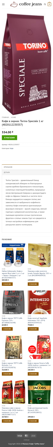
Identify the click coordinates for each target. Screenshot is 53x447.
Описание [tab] (8, 167)
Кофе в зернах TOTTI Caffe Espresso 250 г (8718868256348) (12, 320)
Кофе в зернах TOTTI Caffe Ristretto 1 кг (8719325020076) (12, 365)
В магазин (9, 137)
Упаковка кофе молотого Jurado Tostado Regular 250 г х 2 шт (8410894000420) (39, 273)
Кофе (13, 117)
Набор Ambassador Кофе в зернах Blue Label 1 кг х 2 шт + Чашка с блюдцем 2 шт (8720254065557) (13, 274)
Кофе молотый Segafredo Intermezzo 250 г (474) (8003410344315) (37, 320)
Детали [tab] (7, 172)
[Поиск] (45, 4)
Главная (5, 117)
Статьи (26, 440)
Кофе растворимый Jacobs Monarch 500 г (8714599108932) (38, 410)
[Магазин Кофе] (26, 4)
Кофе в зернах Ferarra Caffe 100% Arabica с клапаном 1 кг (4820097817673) (39, 365)
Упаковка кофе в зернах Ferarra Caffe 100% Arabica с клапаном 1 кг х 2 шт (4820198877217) (12, 411)
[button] (3, 4)
